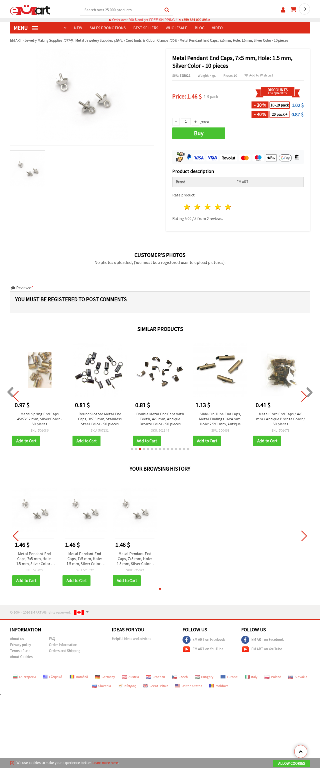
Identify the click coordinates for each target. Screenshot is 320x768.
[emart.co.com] (30, 9)
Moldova (222, 686)
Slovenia (104, 686)
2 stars (197, 207)
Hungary (207, 677)
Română (82, 677)
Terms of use (20, 650)
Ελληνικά (55, 677)
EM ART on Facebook (208, 639)
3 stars (208, 207)
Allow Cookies (291, 763)
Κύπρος (130, 686)
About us (17, 638)
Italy (254, 677)
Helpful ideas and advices (131, 638)
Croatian (158, 677)
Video (217, 27)
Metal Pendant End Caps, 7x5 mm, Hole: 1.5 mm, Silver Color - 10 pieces (34, 559)
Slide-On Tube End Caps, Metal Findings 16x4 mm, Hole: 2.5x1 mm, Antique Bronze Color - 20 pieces (220, 419)
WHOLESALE (176, 27)
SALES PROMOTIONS (108, 27)
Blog (199, 27)
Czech (183, 677)
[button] (132, 449)
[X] (12, 762)
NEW (78, 27)
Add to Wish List (261, 75)
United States (192, 686)
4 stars (218, 207)
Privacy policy (20, 644)
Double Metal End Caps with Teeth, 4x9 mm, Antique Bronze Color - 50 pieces (160, 418)
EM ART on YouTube (208, 649)
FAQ (52, 638)
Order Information (63, 644)
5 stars (228, 207)
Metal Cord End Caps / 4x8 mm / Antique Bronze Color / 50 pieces (280, 418)
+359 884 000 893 (195, 20)
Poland (276, 677)
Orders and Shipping (64, 650)
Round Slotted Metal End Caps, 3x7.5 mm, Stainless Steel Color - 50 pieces (100, 418)
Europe (232, 677)
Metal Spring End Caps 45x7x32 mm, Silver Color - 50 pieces (39, 418)
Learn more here (105, 762)
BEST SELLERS (145, 27)
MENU (21, 27)
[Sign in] (283, 10)
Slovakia (301, 677)
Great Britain (159, 686)
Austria (133, 677)
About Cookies (21, 656)
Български (27, 677)
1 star (187, 207)
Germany (108, 677)
